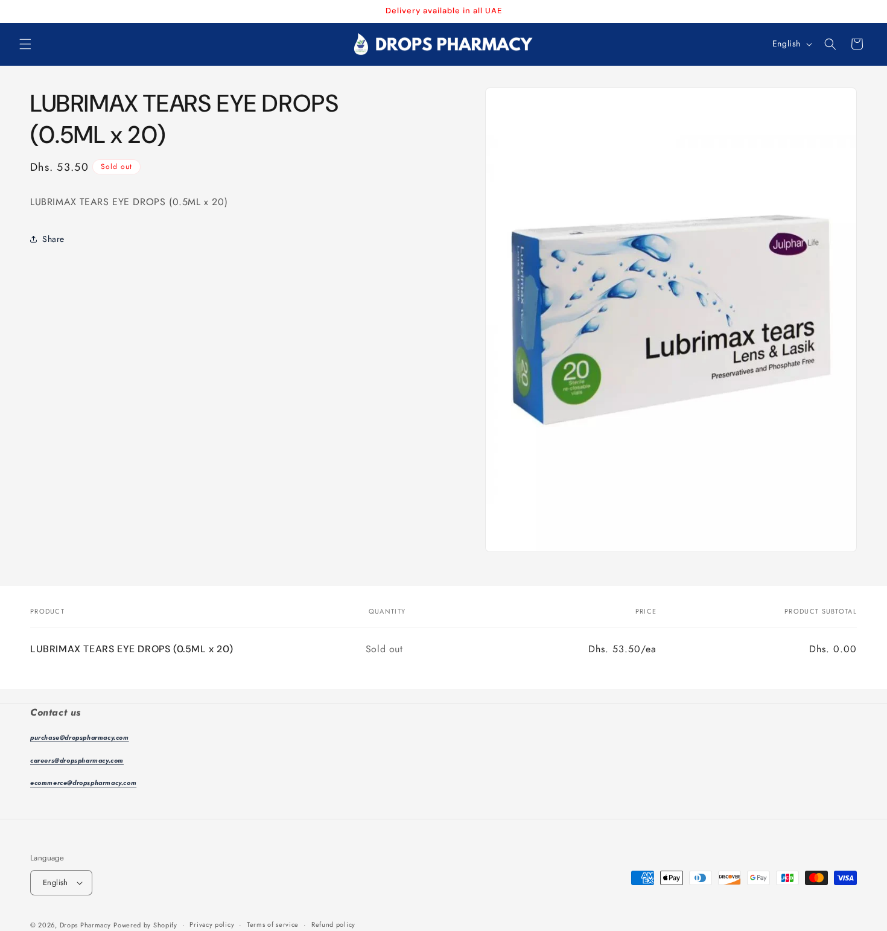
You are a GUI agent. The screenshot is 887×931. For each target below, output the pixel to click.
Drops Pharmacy (85, 925)
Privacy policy (211, 924)
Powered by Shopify (145, 925)
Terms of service (273, 924)
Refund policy (333, 924)
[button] (25, 44)
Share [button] (53, 239)
